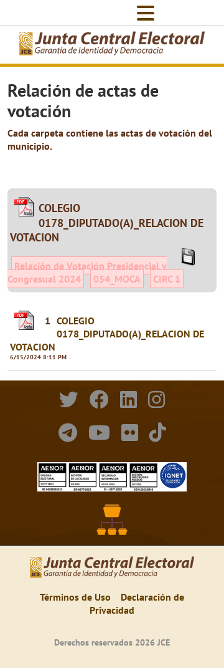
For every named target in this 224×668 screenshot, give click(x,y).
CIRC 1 (166, 279)
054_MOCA (117, 279)
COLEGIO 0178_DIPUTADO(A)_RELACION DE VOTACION (107, 333)
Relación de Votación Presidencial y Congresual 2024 (87, 272)
